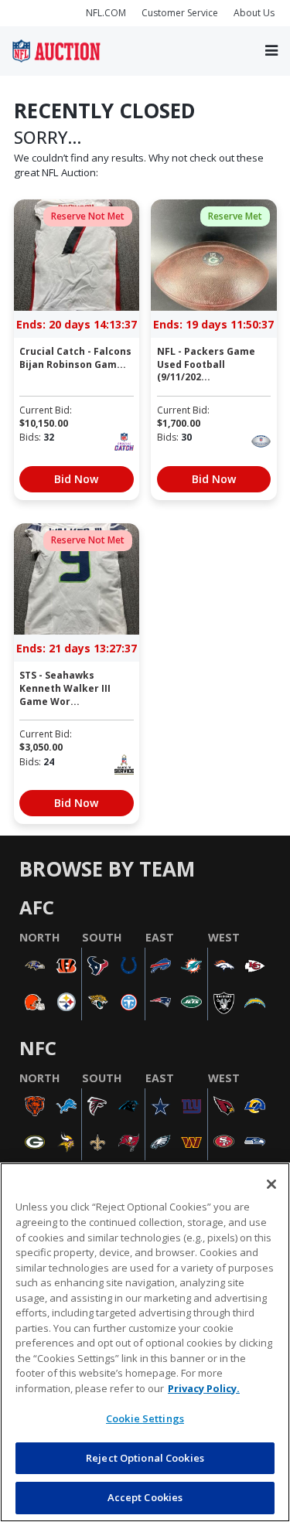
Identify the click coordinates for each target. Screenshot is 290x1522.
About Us (254, 12)
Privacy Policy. (204, 1388)
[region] (145, 1342)
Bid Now (76, 479)
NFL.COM (106, 12)
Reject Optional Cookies (145, 1458)
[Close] (271, 1184)
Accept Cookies (145, 1497)
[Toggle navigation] (271, 51)
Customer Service (180, 12)
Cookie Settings (145, 1418)
